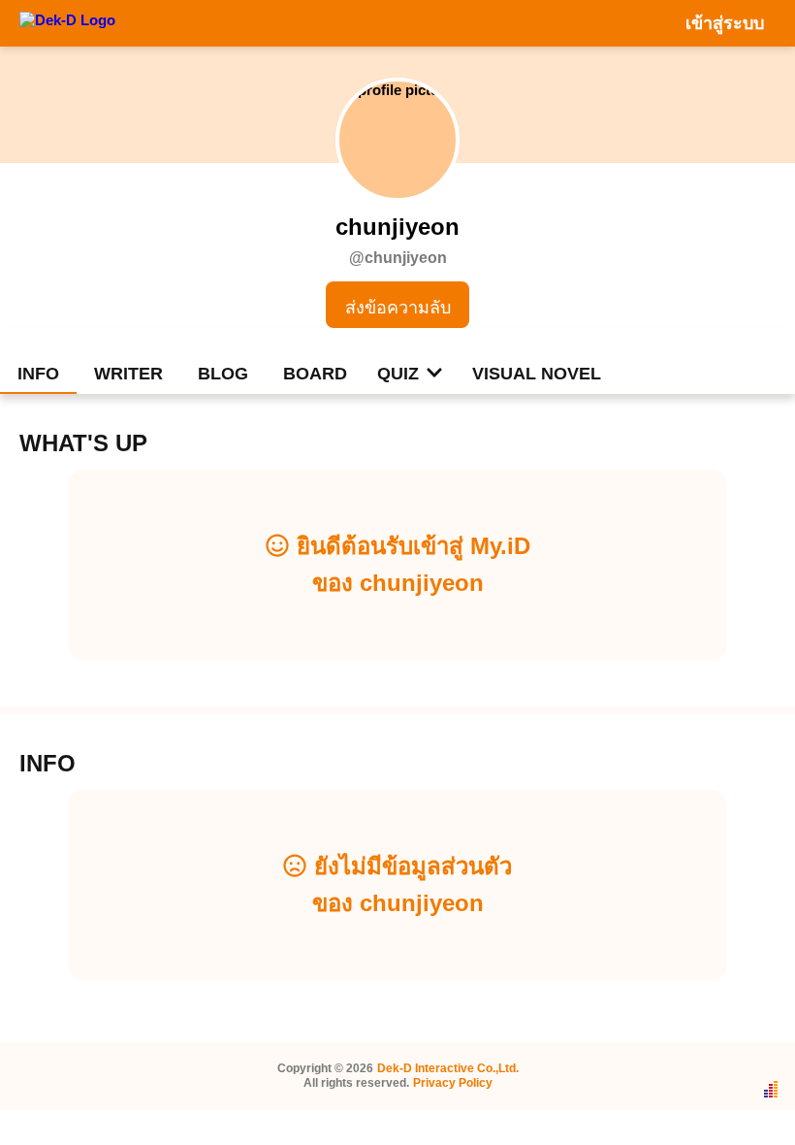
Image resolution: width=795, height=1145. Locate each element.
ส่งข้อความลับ (398, 307)
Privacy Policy (453, 1083)
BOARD (315, 373)
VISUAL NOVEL (536, 373)
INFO (38, 373)
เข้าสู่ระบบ (724, 23)
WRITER (128, 373)
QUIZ (398, 373)
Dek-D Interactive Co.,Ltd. (448, 1068)
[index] (67, 22)
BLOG (223, 373)
